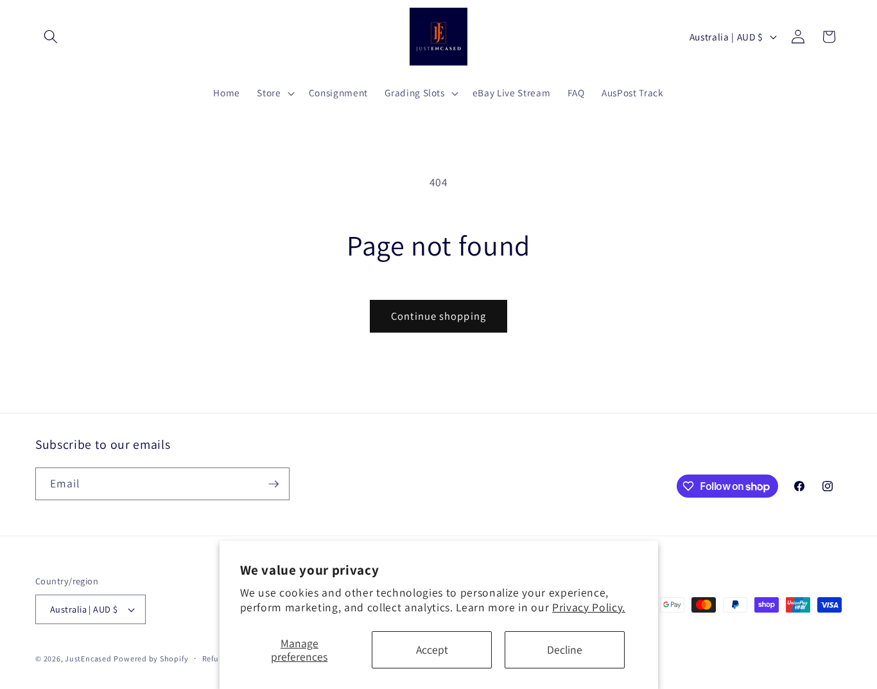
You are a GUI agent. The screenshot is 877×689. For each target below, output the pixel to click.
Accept (432, 649)
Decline (564, 649)
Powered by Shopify (151, 658)
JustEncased (88, 658)
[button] (50, 36)
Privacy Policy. (588, 607)
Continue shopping (438, 316)
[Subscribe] (273, 484)
